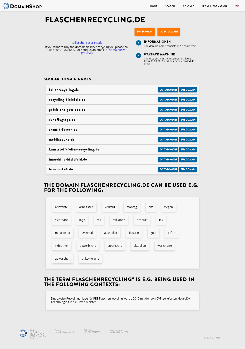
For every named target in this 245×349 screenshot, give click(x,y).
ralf (99, 220)
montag (131, 207)
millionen (119, 220)
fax (161, 220)
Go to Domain (169, 31)
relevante (61, 207)
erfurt (172, 233)
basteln (134, 233)
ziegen (168, 207)
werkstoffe (164, 246)
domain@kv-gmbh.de (65, 332)
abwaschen (62, 258)
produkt (142, 220)
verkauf (110, 207)
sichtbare (61, 220)
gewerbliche (88, 246)
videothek (61, 246)
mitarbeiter (62, 233)
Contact (188, 6)
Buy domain (144, 31)
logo (82, 220)
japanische (115, 246)
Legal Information (214, 6)
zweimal (87, 233)
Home (153, 6)
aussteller (110, 233)
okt (151, 207)
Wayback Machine (159, 54)
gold (153, 233)
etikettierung (90, 258)
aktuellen (140, 246)
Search (170, 6)
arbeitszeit (86, 207)
